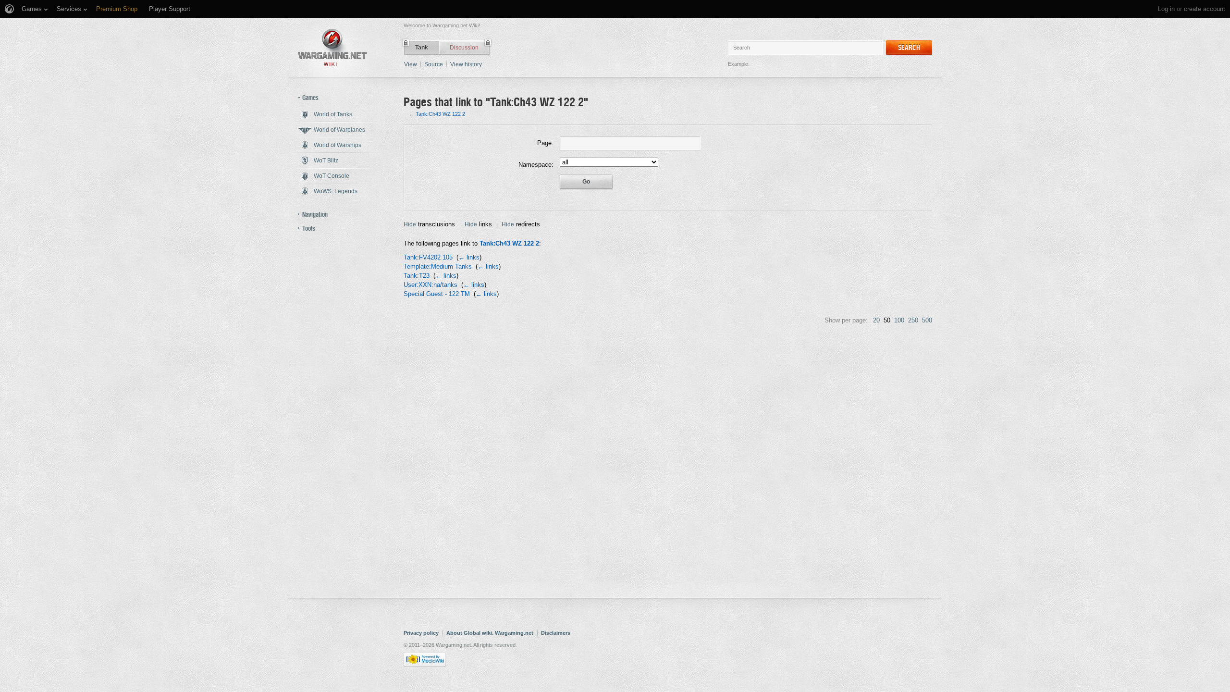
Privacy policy (421, 633)
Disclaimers (555, 633)
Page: (545, 143)
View (410, 64)
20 (876, 320)
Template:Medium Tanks (438, 266)
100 (899, 320)
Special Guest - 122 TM (437, 293)
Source (433, 64)
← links (469, 257)
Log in (1166, 8)
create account (1204, 8)
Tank (421, 47)
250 (913, 320)
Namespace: (536, 164)
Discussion (464, 47)
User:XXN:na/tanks (430, 284)
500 (927, 320)
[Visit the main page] (332, 47)
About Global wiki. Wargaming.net (489, 633)
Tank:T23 (417, 275)
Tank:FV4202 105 (428, 257)
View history (466, 64)
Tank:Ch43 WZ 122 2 (440, 114)
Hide (410, 224)
